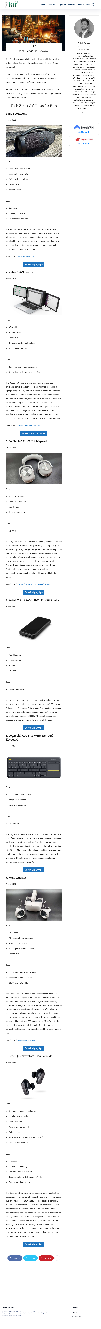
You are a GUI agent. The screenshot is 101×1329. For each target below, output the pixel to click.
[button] (93, 4)
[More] (57, 1258)
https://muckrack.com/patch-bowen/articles (84, 48)
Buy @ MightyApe (34, 264)
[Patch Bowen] (84, 28)
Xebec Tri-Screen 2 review (28, 426)
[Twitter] (86, 112)
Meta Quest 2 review (26, 1040)
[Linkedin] (82, 112)
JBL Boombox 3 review (27, 256)
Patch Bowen (27, 51)
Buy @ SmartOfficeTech (34, 433)
